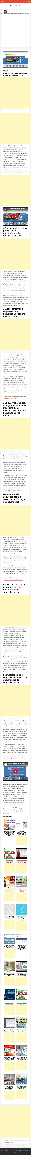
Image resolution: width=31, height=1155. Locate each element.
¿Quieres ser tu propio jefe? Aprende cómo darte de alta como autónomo (15, 1141)
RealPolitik (15, 5)
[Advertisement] (15, 93)
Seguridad (5, 70)
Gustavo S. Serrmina (7, 110)
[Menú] (2, 1)
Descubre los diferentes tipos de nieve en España (15, 1144)
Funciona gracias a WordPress (8, 1150)
